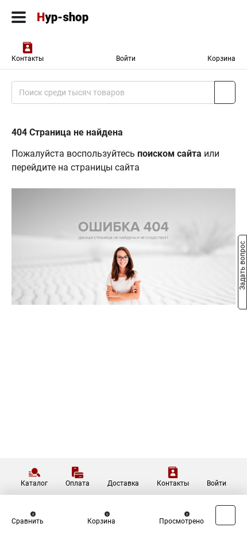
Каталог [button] (34, 483)
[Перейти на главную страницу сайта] (86, 17)
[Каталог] (18, 17)
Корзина (221, 59)
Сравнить (27, 521)
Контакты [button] (27, 59)
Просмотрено (181, 521)
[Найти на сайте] (225, 92)
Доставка (123, 483)
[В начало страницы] (225, 515)
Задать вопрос (242, 267)
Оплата (77, 483)
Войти (126, 59)
